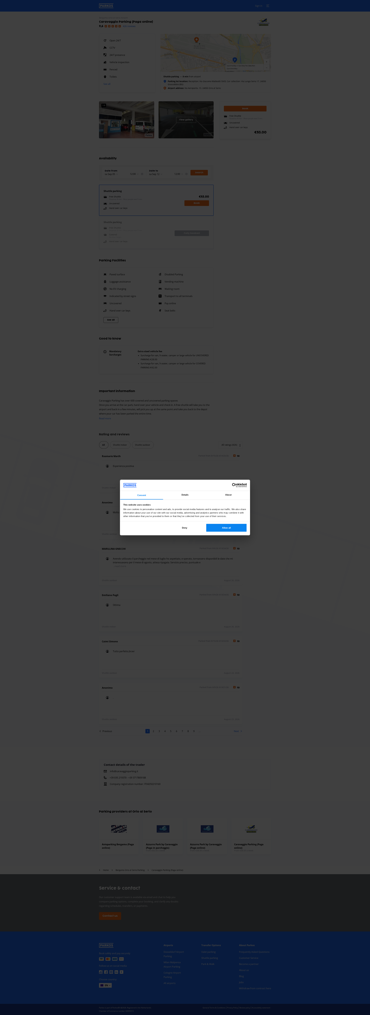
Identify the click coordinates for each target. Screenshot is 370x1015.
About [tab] (228, 495)
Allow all (226, 527)
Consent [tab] (141, 495)
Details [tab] (185, 495)
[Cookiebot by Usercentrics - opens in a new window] (234, 485)
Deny (184, 527)
